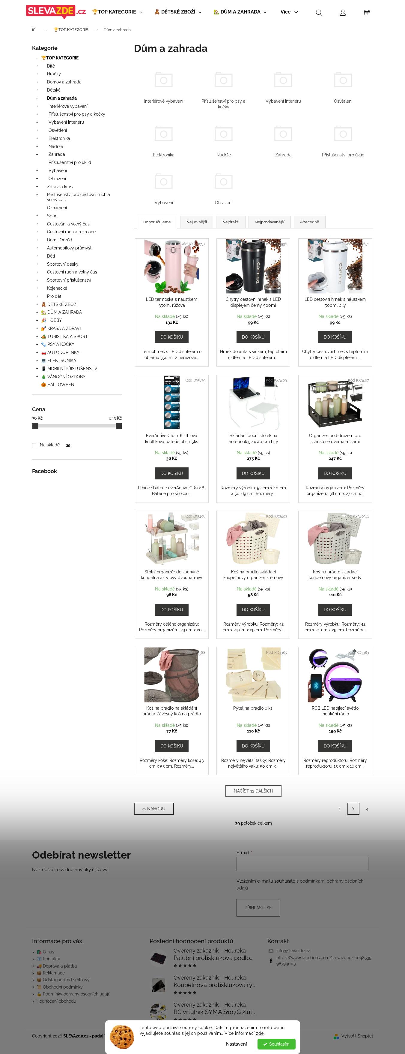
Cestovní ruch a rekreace (71, 231)
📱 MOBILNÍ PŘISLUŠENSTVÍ (69, 368)
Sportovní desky (63, 264)
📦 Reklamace (51, 973)
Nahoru (156, 808)
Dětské (54, 90)
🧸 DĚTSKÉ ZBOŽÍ (59, 304)
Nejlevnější (196, 222)
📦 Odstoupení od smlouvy (63, 979)
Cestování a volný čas (68, 224)
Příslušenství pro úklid (70, 162)
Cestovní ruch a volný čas (72, 272)
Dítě (51, 66)
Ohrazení (57, 178)
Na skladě (55, 444)
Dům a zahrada (62, 98)
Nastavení (236, 1044)
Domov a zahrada (64, 82)
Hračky (54, 73)
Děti (51, 256)
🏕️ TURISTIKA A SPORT (64, 336)
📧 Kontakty (48, 958)
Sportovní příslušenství (69, 280)
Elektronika (59, 138)
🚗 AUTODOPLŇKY (60, 352)
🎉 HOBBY (51, 320)
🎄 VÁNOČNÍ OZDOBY (63, 376)
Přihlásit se (258, 907)
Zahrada (57, 154)
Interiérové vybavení (68, 106)
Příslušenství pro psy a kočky (77, 114)
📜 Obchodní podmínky (60, 987)
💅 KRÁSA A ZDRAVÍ (61, 328)
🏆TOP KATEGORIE (60, 58)
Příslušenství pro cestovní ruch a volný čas (78, 197)
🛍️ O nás (45, 952)
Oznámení (57, 207)
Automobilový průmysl (69, 248)
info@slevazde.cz (293, 950)
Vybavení (58, 170)
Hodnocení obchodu (56, 1001)
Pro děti (54, 296)
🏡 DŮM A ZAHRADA (61, 312)
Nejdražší (230, 222)
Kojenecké (57, 288)
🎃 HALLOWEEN (57, 384)
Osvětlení (58, 130)
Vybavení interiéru (66, 122)
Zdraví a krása (61, 186)
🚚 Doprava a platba (57, 966)
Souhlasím (279, 1044)
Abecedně (309, 222)
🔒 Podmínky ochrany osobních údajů (73, 994)
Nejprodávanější (269, 222)
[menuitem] (117, 12)
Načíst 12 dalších (253, 791)
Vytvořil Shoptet (357, 1036)
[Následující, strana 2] (353, 809)
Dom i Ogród (59, 239)
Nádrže (56, 146)
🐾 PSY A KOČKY (57, 344)
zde (260, 1033)
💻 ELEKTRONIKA (58, 360)
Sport (52, 215)
